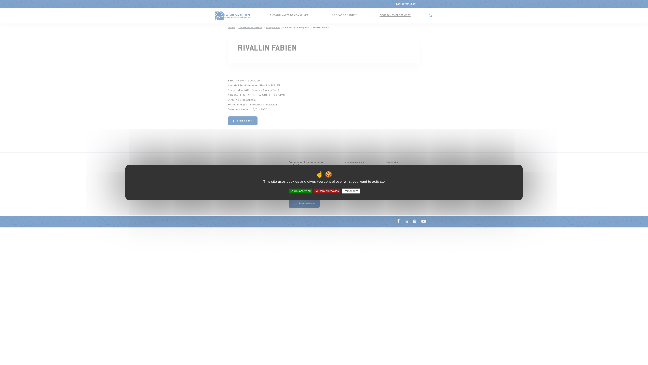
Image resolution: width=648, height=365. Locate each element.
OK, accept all (302, 191)
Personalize (351, 191)
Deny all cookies (328, 191)
